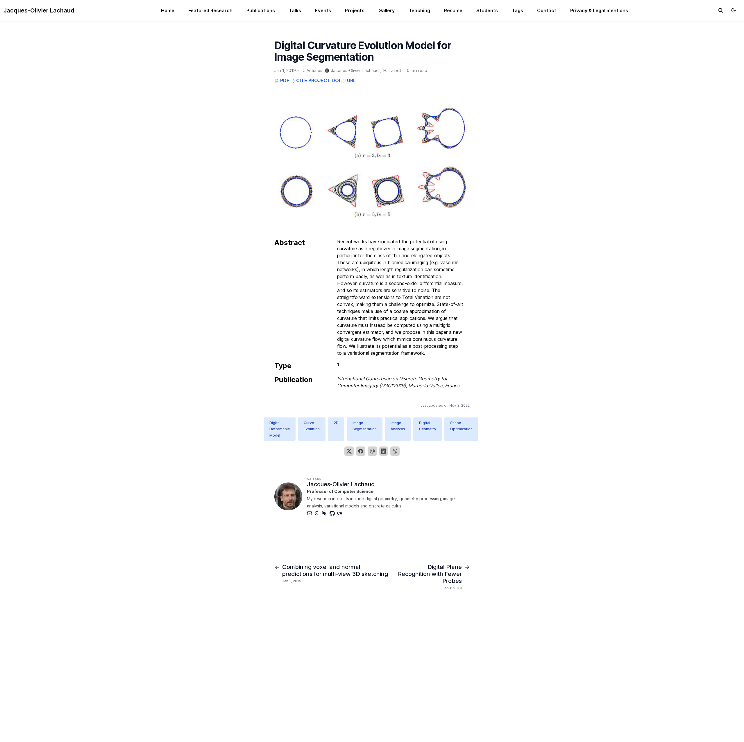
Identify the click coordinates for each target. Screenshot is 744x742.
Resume (453, 10)
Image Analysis (398, 426)
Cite (301, 80)
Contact (546, 10)
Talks (295, 10)
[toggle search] (721, 10)
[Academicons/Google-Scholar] (318, 513)
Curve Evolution (312, 426)
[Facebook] (360, 451)
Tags (517, 10)
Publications (260, 10)
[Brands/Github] (333, 513)
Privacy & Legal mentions (599, 10)
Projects (354, 10)
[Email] (372, 451)
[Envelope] (310, 513)
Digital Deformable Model (279, 429)
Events (323, 10)
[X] (349, 451)
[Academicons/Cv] (341, 513)
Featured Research (210, 10)
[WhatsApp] (395, 451)
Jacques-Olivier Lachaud (38, 10)
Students (487, 10)
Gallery (386, 10)
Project (319, 80)
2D (336, 423)
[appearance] (733, 10)
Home (167, 10)
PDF (284, 80)
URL (351, 80)
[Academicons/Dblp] (326, 513)
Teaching (419, 10)
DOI (336, 80)
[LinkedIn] (383, 451)
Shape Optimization (461, 426)
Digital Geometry (427, 426)
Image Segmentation (365, 426)
